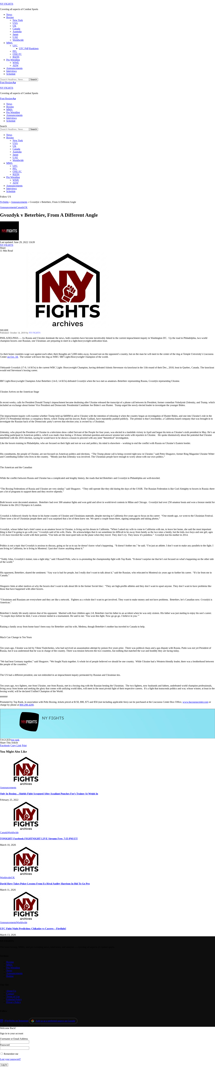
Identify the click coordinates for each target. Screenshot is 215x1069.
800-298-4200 (27, 704)
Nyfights (4, 202)
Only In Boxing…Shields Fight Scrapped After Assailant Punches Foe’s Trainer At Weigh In (49, 793)
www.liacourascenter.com (195, 702)
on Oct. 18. (12, 356)
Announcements (19, 202)
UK (26, 207)
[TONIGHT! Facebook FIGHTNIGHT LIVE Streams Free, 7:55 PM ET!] (26, 829)
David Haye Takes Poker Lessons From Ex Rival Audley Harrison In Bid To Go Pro (45, 883)
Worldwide (13, 832)
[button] (8, 82)
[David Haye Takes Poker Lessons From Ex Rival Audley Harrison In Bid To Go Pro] (26, 874)
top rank (15, 739)
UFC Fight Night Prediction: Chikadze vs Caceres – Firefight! (33, 928)
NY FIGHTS (6, 4)
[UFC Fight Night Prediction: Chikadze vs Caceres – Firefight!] (26, 919)
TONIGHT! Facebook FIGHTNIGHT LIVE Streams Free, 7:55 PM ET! (39, 838)
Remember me (10, 1054)
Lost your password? (10, 1059)
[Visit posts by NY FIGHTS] (9, 239)
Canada (20, 207)
